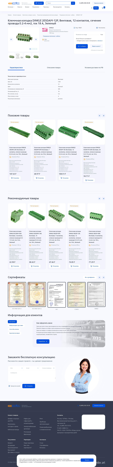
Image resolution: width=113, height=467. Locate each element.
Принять (87, 460)
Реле (41, 418)
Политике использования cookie (45, 462)
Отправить (30, 386)
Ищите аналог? (96, 46)
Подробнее (42, 341)
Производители (57, 7)
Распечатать (102, 27)
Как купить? (11, 450)
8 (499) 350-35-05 (84, 3)
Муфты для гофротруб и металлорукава (28, 421)
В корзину (16, 178)
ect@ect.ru (65, 428)
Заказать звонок (98, 3)
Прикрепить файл (15, 386)
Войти (96, 7)
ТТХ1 (45, 39)
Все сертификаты (89, 277)
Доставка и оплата (13, 452)
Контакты (67, 7)
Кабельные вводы (13, 429)
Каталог (27, 7)
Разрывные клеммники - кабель (51, 36)
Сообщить (83, 46)
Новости (20, 7)
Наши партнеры (29, 443)
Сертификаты (44, 445)
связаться (99, 40)
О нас (41, 443)
